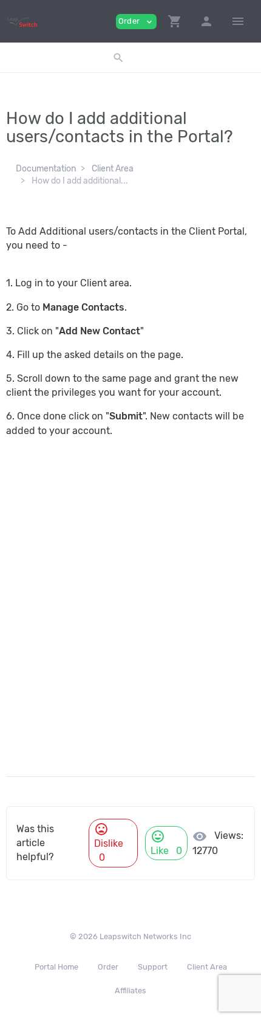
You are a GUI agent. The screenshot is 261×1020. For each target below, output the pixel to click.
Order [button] (136, 21)
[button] (175, 21)
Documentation (46, 169)
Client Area (113, 169)
